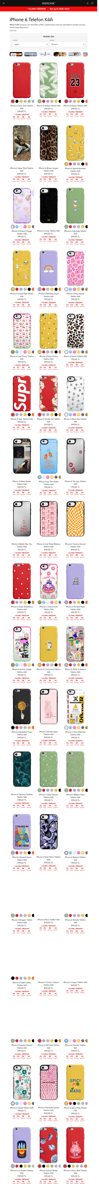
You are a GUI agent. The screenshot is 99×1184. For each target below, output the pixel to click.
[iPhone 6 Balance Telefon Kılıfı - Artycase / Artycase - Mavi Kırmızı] (86, 852)
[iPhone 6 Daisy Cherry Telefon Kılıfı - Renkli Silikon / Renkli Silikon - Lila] (48, 352)
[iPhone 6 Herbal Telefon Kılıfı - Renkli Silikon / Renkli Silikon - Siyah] (60, 101)
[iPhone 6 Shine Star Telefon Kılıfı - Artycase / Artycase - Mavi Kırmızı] (82, 414)
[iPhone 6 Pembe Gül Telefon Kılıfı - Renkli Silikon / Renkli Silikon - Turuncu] (60, 414)
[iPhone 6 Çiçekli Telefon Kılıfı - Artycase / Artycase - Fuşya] (25, 1103)
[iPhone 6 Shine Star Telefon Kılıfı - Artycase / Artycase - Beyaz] (66, 414)
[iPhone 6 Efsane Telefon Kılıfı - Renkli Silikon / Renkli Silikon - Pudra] (74, 101)
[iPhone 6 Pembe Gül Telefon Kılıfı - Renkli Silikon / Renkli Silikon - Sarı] (52, 414)
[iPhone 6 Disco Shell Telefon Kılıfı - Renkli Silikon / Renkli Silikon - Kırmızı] (65, 1166)
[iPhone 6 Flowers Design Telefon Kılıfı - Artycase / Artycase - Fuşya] (25, 226)
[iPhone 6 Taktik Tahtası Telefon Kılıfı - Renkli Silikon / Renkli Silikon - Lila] (21, 978)
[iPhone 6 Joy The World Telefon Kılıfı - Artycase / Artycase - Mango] (52, 477)
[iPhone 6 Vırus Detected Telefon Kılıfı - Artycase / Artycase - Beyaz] (66, 727)
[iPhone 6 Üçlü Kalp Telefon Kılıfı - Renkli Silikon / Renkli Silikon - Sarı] (82, 226)
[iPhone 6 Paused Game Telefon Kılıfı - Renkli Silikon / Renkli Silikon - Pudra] (21, 852)
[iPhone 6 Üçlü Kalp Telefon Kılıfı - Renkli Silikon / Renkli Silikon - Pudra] (78, 226)
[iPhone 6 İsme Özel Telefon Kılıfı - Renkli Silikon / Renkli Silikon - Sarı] (21, 101)
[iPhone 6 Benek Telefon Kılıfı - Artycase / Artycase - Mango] (78, 352)
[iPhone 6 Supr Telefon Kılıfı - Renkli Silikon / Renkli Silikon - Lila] (17, 414)
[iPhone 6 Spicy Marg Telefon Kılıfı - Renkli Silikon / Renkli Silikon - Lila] (86, 1103)
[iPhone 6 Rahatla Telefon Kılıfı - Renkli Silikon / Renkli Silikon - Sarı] (82, 915)
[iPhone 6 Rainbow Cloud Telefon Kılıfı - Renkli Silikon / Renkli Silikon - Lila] (39, 289)
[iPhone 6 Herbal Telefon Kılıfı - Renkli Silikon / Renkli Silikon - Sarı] (56, 101)
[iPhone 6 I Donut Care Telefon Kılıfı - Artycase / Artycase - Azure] (43, 602)
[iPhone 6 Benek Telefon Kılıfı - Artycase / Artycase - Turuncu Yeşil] (86, 352)
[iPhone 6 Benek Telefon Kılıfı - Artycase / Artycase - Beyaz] (66, 352)
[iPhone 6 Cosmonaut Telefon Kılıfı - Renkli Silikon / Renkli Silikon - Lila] (48, 665)
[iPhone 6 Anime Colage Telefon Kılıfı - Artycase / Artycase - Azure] (17, 665)
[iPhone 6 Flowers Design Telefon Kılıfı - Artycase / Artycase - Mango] (29, 226)
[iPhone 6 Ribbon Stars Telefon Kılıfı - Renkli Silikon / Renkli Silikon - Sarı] (82, 790)
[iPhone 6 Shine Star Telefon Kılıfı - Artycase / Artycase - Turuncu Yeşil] (86, 414)
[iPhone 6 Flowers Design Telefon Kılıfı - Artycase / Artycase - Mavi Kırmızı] (33, 226)
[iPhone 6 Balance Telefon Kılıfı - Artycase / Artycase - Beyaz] (74, 852)
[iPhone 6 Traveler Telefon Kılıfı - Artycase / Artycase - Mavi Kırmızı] (82, 1040)
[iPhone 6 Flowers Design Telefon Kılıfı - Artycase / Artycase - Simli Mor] (12, 226)
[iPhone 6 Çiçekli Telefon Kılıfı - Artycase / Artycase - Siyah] (12, 1103)
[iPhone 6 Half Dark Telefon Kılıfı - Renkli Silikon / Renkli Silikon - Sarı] (52, 1040)
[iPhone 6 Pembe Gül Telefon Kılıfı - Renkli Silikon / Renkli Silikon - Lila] (43, 414)
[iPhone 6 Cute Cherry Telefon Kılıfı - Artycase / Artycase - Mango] (29, 352)
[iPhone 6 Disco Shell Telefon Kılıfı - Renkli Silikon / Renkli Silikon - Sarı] (73, 1166)
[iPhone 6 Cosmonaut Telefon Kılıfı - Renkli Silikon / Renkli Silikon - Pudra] (52, 665)
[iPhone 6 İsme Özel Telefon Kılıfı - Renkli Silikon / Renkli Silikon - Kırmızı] (12, 101)
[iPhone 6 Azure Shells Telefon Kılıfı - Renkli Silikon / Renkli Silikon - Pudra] (56, 1166)
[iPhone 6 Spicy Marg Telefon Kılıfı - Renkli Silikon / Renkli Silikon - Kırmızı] (70, 1103)
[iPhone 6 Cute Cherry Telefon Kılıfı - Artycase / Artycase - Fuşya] (25, 352)
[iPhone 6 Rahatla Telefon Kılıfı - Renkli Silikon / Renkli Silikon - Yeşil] (66, 915)
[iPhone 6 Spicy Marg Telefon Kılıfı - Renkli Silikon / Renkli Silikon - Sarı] (66, 1103)
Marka (15, 40)
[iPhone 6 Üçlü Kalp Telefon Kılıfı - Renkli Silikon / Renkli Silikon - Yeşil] (66, 226)
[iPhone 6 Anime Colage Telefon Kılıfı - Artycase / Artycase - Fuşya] (25, 665)
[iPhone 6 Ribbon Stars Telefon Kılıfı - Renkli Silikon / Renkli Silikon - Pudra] (78, 790)
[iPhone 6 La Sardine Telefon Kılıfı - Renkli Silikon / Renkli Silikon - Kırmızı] (17, 1166)
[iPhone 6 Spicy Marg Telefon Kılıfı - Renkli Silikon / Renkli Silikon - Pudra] (82, 1103)
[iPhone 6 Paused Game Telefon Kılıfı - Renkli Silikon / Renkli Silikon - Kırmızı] (17, 852)
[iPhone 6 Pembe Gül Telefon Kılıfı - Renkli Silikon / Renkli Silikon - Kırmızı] (39, 414)
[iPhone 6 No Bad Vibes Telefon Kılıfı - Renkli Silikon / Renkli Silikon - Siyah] (82, 602)
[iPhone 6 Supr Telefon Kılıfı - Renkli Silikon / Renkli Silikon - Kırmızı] (12, 414)
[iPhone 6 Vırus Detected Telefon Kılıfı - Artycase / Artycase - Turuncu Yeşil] (86, 727)
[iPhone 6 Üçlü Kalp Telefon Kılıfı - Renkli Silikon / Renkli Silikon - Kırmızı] (70, 226)
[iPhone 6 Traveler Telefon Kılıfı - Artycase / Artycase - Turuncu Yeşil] (86, 1040)
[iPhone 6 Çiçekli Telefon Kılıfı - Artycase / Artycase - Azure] (17, 1103)
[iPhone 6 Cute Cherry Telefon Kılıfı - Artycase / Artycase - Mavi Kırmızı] (33, 352)
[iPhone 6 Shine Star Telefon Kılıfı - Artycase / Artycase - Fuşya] (74, 414)
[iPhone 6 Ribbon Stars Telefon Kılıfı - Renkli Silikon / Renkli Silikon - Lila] (74, 790)
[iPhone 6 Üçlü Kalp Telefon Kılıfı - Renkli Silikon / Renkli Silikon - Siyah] (86, 226)
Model (52, 40)
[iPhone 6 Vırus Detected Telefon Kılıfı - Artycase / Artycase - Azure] (70, 727)
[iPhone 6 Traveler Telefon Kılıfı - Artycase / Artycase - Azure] (66, 1040)
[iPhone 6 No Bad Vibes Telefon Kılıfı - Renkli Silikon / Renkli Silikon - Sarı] (78, 602)
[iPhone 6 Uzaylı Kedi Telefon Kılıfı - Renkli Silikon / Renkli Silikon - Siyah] (29, 289)
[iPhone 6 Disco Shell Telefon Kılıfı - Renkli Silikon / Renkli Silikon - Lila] (81, 1166)
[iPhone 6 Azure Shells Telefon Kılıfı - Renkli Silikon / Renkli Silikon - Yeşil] (52, 1166)
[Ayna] (60, 54)
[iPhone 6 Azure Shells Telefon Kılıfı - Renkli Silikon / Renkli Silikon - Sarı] (48, 1166)
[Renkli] (74, 54)
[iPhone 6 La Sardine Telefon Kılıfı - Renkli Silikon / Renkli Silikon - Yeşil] (29, 1166)
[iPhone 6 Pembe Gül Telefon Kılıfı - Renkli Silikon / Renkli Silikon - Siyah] (56, 414)
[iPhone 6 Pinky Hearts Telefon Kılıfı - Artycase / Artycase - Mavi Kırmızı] (82, 289)
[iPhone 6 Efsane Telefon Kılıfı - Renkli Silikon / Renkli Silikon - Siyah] (82, 101)
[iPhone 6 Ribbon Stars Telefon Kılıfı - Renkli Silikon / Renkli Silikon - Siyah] (86, 790)
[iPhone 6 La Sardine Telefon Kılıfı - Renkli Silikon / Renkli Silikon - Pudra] (33, 1166)
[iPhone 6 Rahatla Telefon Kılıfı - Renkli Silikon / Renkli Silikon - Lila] (74, 915)
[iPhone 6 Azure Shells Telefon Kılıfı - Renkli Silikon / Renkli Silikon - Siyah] (43, 1166)
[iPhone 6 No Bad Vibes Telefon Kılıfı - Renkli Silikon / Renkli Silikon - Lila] (66, 602)
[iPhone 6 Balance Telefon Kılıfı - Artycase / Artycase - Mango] (82, 852)
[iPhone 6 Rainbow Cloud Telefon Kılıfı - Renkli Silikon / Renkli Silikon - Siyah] (56, 289)
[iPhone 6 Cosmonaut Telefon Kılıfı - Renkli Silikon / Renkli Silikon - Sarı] (39, 665)
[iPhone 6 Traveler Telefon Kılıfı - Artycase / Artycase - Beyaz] (70, 1040)
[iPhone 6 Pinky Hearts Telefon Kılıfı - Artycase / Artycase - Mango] (78, 289)
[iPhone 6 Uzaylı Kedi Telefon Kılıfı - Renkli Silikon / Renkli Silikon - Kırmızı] (17, 289)
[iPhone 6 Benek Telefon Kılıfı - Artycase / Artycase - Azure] (70, 352)
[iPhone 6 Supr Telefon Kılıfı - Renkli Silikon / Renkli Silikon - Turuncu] (33, 414)
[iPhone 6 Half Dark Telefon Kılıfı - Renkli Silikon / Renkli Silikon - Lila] (43, 1040)
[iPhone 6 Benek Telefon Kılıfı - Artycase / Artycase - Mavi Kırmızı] (82, 352)
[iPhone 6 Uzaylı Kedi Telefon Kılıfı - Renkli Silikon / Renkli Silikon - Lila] (21, 289)
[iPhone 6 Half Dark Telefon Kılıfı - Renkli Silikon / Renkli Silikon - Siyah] (56, 1040)
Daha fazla (13, 30)
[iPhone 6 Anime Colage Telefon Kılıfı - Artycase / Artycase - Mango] (29, 665)
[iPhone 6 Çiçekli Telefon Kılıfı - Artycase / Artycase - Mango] (29, 1103)
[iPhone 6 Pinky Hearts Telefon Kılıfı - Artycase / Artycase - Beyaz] (66, 289)
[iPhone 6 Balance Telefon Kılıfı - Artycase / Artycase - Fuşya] (78, 852)
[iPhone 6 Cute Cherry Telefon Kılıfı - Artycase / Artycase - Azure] (17, 352)
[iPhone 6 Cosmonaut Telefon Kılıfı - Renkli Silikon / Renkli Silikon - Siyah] (56, 665)
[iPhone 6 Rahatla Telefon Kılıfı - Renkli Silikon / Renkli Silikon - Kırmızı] (70, 915)
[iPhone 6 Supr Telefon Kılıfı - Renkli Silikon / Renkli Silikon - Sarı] (25, 414)
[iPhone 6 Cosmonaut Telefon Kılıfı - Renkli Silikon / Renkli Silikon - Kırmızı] (43, 665)
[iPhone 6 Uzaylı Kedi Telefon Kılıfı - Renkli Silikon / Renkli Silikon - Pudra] (25, 289)
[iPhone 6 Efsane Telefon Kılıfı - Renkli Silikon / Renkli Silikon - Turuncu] (86, 101)
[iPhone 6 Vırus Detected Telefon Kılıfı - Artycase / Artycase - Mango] (78, 727)
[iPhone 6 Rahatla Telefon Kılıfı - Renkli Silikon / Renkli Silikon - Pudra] (78, 915)
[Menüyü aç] (4, 3)
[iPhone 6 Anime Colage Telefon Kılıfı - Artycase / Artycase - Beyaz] (21, 665)
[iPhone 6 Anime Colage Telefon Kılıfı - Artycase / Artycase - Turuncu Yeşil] (12, 665)
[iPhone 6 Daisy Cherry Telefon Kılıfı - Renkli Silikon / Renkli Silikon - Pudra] (52, 352)
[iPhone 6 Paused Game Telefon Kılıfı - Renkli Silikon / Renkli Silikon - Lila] (12, 852)
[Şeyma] (45, 54)
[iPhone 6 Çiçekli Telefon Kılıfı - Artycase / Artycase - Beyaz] (21, 1103)
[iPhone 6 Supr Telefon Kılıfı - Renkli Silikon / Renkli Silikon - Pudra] (21, 414)
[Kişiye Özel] (30, 54)
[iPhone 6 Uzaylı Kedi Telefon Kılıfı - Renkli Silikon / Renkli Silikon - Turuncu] (33, 289)
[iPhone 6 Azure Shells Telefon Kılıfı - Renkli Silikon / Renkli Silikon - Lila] (60, 1166)
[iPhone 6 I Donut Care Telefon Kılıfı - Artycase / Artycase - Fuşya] (52, 602)
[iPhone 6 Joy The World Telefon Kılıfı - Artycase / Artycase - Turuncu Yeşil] (60, 477)
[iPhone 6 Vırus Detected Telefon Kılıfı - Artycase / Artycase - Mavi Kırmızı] (82, 727)
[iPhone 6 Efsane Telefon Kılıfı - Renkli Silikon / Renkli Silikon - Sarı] (78, 101)
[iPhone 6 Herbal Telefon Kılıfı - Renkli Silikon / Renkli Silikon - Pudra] (52, 101)
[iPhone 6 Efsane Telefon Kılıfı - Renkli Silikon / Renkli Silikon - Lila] (70, 101)
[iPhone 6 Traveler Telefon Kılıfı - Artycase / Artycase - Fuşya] (74, 1040)
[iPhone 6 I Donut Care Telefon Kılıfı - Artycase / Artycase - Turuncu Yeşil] (39, 602)
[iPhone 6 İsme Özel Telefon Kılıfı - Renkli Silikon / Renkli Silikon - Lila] (33, 101)
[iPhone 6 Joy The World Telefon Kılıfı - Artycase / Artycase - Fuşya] (48, 477)
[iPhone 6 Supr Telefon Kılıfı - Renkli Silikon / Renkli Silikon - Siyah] (29, 414)
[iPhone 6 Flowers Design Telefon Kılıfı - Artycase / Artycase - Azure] (17, 226)
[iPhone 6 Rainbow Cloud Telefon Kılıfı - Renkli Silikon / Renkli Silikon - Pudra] (48, 289)
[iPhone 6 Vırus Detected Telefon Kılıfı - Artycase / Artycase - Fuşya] (74, 727)
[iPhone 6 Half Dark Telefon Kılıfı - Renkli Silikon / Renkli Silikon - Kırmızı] (39, 1040)
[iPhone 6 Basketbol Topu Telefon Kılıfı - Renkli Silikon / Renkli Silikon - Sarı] (29, 727)
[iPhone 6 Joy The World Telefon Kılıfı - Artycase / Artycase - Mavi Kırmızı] (56, 477)
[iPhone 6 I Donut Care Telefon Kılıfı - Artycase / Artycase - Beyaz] (48, 602)
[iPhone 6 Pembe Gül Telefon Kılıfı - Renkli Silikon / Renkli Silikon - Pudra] (48, 414)
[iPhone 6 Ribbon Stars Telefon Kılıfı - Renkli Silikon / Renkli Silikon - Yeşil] (66, 790)
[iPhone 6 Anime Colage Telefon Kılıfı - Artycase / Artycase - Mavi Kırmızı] (33, 665)
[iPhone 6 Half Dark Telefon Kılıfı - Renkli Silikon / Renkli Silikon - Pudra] (48, 1040)
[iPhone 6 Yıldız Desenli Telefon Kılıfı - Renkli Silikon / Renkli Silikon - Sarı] (56, 790)
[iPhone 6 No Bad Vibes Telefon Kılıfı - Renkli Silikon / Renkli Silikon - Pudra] (74, 602)
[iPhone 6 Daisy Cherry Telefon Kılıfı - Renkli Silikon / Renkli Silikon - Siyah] (56, 352)
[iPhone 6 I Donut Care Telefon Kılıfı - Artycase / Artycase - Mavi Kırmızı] (60, 602)
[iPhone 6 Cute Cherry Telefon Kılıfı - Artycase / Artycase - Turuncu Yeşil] (12, 352)
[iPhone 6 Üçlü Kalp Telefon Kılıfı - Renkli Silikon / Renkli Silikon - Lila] (74, 226)
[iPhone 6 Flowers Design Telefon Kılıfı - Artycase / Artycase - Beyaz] (21, 226)
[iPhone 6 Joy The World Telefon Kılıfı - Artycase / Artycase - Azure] (39, 477)
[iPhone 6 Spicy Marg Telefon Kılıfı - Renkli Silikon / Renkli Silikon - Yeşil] (78, 1103)
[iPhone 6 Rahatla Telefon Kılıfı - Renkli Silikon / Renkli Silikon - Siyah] (86, 915)
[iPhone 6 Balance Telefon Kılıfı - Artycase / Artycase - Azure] (70, 852)
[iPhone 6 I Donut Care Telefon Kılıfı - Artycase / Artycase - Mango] (56, 602)
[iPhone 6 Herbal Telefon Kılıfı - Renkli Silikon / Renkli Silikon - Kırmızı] (43, 101)
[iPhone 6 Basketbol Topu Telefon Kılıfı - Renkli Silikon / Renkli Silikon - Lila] (21, 727)
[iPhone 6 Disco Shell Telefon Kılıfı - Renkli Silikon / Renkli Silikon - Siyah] (69, 1166)
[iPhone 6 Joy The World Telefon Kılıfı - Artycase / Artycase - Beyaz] (43, 477)
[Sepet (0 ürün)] (92, 3)
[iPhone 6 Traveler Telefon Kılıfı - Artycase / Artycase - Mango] (78, 1040)
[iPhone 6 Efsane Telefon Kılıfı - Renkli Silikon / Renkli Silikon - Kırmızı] (66, 101)
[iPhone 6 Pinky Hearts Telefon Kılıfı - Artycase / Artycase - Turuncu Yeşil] (86, 289)
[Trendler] (16, 54)
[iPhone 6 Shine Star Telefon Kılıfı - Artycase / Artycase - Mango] (78, 414)
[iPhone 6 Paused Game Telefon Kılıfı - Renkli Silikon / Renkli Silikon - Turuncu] (33, 852)
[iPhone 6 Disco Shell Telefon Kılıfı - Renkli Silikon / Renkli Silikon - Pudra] (77, 1166)
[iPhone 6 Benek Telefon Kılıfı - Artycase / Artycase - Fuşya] (74, 352)
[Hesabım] (87, 3)
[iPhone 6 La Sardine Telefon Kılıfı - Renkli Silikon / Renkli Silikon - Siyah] (21, 1166)
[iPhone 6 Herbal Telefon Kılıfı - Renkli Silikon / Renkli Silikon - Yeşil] (39, 101)
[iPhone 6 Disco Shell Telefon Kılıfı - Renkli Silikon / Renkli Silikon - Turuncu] (85, 1166)
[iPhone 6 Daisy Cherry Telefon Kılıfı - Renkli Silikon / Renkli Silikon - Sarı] (39, 352)
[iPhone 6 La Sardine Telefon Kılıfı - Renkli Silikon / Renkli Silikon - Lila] (12, 1166)
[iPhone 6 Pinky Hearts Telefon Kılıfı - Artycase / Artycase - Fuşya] (74, 289)
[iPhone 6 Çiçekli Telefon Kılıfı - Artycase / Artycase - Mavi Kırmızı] (33, 1103)
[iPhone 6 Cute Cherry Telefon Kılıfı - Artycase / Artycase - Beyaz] (21, 352)
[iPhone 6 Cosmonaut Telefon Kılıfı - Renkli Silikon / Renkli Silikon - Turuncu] (60, 665)
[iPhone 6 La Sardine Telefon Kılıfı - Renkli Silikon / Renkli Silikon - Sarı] (25, 1166)
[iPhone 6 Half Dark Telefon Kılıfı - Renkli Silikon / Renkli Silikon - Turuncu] (60, 1040)
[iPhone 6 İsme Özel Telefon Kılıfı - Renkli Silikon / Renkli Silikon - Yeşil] (29, 101)
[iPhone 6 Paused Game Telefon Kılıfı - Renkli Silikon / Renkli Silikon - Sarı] (25, 852)
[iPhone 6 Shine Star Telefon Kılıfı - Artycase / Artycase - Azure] (70, 414)
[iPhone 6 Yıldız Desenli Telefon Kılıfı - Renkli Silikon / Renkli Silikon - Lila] (48, 790)
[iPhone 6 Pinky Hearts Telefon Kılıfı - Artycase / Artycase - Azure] (70, 289)
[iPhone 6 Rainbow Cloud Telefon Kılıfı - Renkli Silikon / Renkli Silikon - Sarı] (52, 289)
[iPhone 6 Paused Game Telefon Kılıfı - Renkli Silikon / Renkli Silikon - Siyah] (29, 852)
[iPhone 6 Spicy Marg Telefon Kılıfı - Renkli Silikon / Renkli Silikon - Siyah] (74, 1103)
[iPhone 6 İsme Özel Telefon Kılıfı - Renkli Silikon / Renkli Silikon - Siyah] (17, 101)
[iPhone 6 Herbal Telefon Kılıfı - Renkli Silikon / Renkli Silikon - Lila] (48, 101)
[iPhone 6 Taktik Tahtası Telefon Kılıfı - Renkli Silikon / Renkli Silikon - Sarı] (29, 978)
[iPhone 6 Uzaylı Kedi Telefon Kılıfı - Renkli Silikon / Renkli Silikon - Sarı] (12, 289)
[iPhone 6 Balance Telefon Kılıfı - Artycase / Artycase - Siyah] (66, 852)
